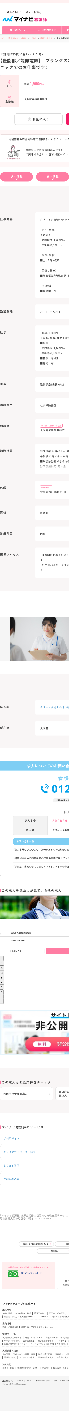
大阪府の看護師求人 (15, 1094)
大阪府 (33, 38)
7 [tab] (2, 987)
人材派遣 (6, 1354)
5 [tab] (2, 977)
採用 (55, 1381)
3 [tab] (2, 968)
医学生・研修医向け (57, 1313)
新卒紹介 (59, 1354)
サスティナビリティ (43, 1381)
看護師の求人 (10, 1357)
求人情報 (16, 176)
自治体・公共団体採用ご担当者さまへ (36, 1244)
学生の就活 (7, 1313)
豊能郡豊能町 (46, 38)
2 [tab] (2, 963)
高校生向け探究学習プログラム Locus (37, 1327)
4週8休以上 (46, 487)
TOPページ (19, 29)
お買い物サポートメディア (15, 1344)
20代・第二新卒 (45, 1354)
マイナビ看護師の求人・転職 (13, 38)
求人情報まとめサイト (12, 1337)
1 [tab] (1, 958)
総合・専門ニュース (33, 1337)
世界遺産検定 (28, 1341)
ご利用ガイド (49, 29)
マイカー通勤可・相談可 (51, 425)
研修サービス (8, 1368)
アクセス (29, 1381)
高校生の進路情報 (10, 1327)
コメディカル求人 (26, 1357)
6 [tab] (2, 982)
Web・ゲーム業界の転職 (24, 1354)
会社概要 (20, 1381)
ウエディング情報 (12, 1341)
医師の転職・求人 (45, 1357)
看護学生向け (40, 1313)
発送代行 (46, 1368)
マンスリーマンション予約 (42, 1344)
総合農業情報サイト (46, 1341)
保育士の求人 (62, 1357)
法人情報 (53, 176)
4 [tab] (2, 973)
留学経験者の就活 (23, 1313)
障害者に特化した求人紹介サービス (19, 1316)
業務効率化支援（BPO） (28, 1368)
